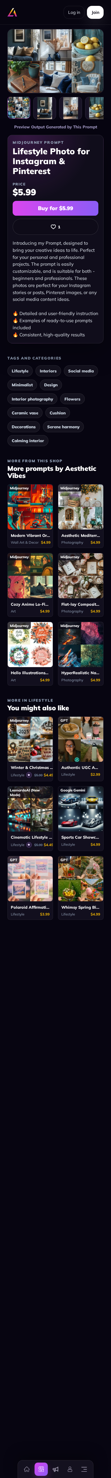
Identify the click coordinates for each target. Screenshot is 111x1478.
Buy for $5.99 (55, 208)
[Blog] (55, 1469)
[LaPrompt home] (12, 12)
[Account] (69, 1469)
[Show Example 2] (70, 108)
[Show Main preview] (18, 107)
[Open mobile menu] (84, 1469)
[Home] (26, 1469)
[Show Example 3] (96, 108)
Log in (74, 12)
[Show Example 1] (44, 108)
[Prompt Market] (41, 1469)
